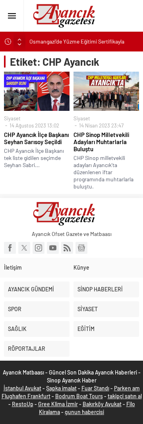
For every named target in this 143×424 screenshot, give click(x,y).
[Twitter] (24, 248)
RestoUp (22, 404)
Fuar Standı (95, 388)
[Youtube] (53, 248)
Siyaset (12, 118)
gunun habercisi (84, 412)
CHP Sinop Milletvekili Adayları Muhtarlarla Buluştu (101, 141)
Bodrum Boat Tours (79, 396)
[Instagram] (38, 248)
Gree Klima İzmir (58, 404)
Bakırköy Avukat (102, 404)
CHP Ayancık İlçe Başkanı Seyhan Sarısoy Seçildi (36, 138)
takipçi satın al (125, 396)
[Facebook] (10, 248)
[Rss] (67, 248)
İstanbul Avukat (22, 388)
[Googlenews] (81, 248)
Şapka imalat (61, 388)
